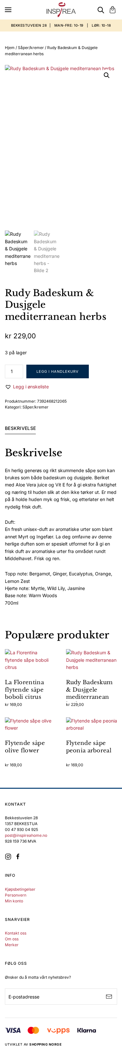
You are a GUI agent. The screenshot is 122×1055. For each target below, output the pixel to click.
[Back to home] (61, 9)
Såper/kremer (31, 47)
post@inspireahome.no (26, 835)
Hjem (10, 47)
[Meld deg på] (109, 996)
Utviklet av (33, 1044)
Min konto (14, 900)
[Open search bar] (101, 10)
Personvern (15, 895)
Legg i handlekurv (57, 371)
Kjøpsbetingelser (20, 889)
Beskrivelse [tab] (20, 428)
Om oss (12, 938)
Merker (12, 944)
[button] (8, 9)
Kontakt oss (15, 933)
